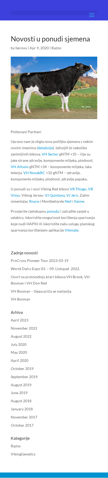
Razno (56, 48)
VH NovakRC (34, 172)
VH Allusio (20, 166)
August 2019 (21, 385)
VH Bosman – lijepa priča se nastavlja (41, 291)
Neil (68, 201)
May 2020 (19, 352)
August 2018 (21, 401)
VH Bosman (20, 299)
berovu (21, 48)
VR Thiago (78, 189)
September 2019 (24, 376)
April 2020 (19, 360)
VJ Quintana (55, 195)
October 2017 (22, 425)
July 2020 (18, 344)
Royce (34, 201)
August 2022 (21, 336)
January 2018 (22, 409)
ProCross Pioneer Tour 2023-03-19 (39, 260)
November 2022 (24, 328)
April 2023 (19, 320)
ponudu (53, 211)
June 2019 (19, 392)
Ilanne (79, 201)
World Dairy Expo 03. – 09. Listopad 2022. (45, 268)
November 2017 (24, 417)
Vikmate (71, 230)
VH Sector (50, 154)
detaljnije (45, 148)
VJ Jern (72, 195)
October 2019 (22, 368)
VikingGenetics (23, 454)
